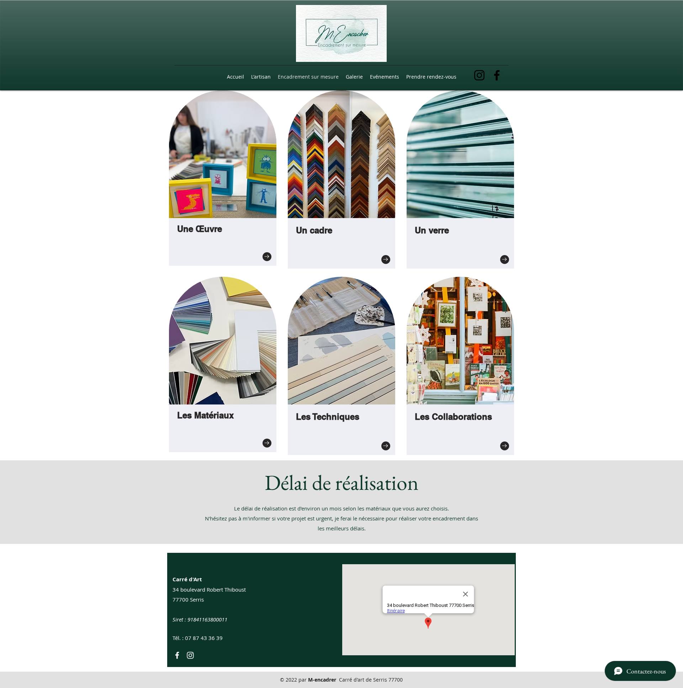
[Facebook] (497, 75)
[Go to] (267, 256)
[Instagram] (479, 75)
